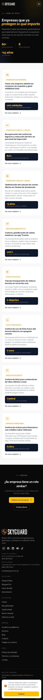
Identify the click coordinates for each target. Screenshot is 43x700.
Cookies (5, 660)
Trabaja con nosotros (9, 642)
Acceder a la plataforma (10, 627)
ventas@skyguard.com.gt (10, 571)
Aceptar (21, 694)
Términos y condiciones (10, 656)
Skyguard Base (7, 581)
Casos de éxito (7, 588)
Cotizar (4, 602)
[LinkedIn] (13, 548)
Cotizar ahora (21, 507)
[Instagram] (4, 548)
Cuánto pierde (7, 609)
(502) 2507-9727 (7, 558)
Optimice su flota (8, 617)
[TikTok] (22, 548)
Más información (17, 689)
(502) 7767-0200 (7, 567)
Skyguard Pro (6, 584)
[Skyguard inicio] (8, 4)
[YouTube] (17, 548)
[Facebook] (8, 548)
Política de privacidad (9, 652)
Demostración (7, 592)
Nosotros (5, 631)
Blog (3, 635)
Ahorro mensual (7, 613)
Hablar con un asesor (20, 500)
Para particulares (7, 606)
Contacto (5, 638)
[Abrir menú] (39, 4)
